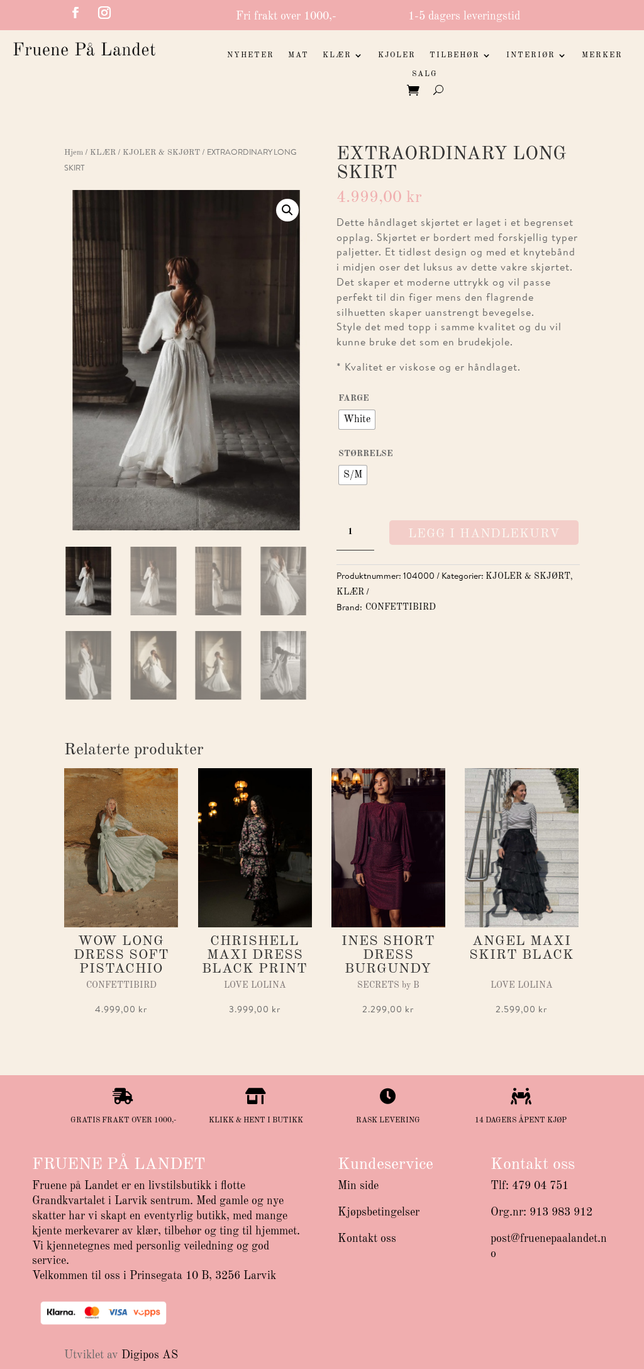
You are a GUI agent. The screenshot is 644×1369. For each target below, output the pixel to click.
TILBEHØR (455, 55)
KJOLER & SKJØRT (161, 152)
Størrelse (365, 453)
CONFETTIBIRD (400, 607)
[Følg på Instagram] (104, 12)
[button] (287, 210)
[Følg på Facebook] (75, 12)
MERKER (602, 55)
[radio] (357, 419)
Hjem (73, 152)
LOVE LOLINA (255, 985)
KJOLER (397, 55)
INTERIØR (530, 55)
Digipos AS (149, 1355)
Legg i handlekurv (484, 534)
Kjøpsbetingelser (378, 1212)
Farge (353, 398)
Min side (358, 1186)
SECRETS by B (388, 985)
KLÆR (337, 55)
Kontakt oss (367, 1238)
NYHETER (250, 55)
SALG (425, 74)
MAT (298, 55)
